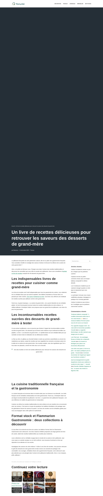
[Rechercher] (89, 261)
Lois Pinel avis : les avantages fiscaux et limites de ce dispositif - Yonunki (80, 339)
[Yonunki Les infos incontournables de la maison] (19, 3)
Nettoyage (88, 3)
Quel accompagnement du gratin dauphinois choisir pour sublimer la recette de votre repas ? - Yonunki (80, 362)
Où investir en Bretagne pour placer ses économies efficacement (79, 343)
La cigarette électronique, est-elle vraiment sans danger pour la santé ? (81, 332)
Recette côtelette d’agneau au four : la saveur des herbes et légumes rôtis (81, 368)
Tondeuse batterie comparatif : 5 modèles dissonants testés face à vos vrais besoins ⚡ (80, 316)
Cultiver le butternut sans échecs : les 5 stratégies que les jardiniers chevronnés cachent (80, 304)
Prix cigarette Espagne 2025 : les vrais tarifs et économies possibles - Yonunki (81, 328)
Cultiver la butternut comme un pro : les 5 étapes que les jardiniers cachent (81, 271)
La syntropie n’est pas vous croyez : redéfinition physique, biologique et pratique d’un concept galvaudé (81, 297)
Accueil (13, 226)
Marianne (15, 250)
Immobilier (80, 3)
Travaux (65, 3)
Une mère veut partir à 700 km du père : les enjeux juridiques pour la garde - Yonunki (80, 351)
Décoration (58, 3)
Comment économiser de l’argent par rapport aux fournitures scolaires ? (80, 355)
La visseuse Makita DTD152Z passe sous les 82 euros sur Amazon (80, 321)
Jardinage (72, 3)
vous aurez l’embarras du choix (35, 296)
